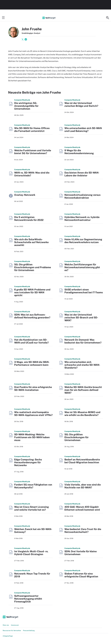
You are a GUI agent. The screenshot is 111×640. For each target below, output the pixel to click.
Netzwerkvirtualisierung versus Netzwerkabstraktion (82, 196)
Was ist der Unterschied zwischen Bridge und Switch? (81, 104)
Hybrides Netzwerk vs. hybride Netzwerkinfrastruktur (81, 218)
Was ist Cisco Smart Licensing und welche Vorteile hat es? (31, 508)
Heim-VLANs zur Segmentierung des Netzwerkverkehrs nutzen (83, 241)
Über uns (6, 625)
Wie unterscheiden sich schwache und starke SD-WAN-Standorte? (82, 365)
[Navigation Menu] (3, 17)
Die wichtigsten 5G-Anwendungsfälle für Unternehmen (26, 106)
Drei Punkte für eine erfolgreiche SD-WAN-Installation (33, 388)
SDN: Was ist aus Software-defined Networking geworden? (32, 316)
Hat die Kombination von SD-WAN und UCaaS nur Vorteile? (31, 341)
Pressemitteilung (29, 630)
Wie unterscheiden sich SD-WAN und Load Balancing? (83, 129)
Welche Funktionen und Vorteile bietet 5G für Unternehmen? (32, 152)
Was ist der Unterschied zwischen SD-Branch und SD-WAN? (81, 317)
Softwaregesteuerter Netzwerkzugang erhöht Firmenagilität (28, 598)
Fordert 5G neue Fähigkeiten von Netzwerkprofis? (33, 486)
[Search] (107, 17)
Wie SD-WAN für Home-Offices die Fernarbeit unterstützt (32, 129)
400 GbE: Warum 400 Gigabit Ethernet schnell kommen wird (82, 508)
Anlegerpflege (8, 636)
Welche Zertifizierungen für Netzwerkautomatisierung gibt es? (82, 267)
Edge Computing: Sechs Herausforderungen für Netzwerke (28, 462)
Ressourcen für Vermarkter (12, 630)
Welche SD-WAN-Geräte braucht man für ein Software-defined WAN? (83, 390)
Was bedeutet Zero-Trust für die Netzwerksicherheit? (82, 530)
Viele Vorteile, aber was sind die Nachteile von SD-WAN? (82, 486)
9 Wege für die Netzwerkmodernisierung (79, 152)
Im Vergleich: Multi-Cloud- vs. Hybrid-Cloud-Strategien (31, 553)
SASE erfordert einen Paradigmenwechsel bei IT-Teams (83, 291)
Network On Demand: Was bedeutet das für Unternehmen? (83, 341)
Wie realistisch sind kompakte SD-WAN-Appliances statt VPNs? (33, 413)
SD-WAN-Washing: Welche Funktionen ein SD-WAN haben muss (32, 437)
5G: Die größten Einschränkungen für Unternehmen (76, 437)
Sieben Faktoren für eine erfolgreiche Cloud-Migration (81, 575)
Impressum (15, 625)
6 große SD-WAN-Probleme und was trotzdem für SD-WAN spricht (32, 292)
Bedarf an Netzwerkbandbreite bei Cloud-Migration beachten (82, 461)
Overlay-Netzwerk (24, 194)
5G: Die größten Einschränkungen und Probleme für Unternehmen (32, 267)
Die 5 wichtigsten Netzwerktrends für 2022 (28, 218)
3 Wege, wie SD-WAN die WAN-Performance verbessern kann (32, 363)
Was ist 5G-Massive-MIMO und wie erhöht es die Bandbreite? (82, 413)
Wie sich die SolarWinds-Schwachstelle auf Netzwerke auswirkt (31, 242)
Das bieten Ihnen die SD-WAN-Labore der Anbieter (81, 174)
